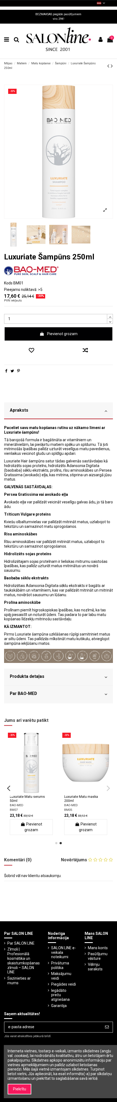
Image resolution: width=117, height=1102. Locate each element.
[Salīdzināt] (31, 791)
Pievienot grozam (62, 334)
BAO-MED (16, 805)
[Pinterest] (18, 371)
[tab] (58, 411)
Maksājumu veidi (61, 975)
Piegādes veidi (63, 984)
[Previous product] (109, 66)
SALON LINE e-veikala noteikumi (63, 952)
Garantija (59, 1005)
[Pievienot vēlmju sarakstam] (30, 351)
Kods (8, 283)
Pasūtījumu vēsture (97, 956)
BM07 (14, 810)
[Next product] (112, 66)
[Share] (6, 371)
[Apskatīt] (39, 791)
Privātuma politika (60, 965)
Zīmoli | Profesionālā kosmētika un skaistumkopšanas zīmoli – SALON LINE (23, 960)
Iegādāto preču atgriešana (60, 995)
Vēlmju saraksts (95, 966)
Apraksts (19, 410)
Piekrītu (19, 1089)
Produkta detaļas (27, 676)
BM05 (68, 810)
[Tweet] (12, 371)
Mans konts (98, 948)
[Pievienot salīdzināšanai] (86, 351)
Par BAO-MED (23, 693)
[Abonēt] (107, 1027)
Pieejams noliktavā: (20, 289)
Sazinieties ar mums (19, 980)
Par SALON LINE (21, 943)
